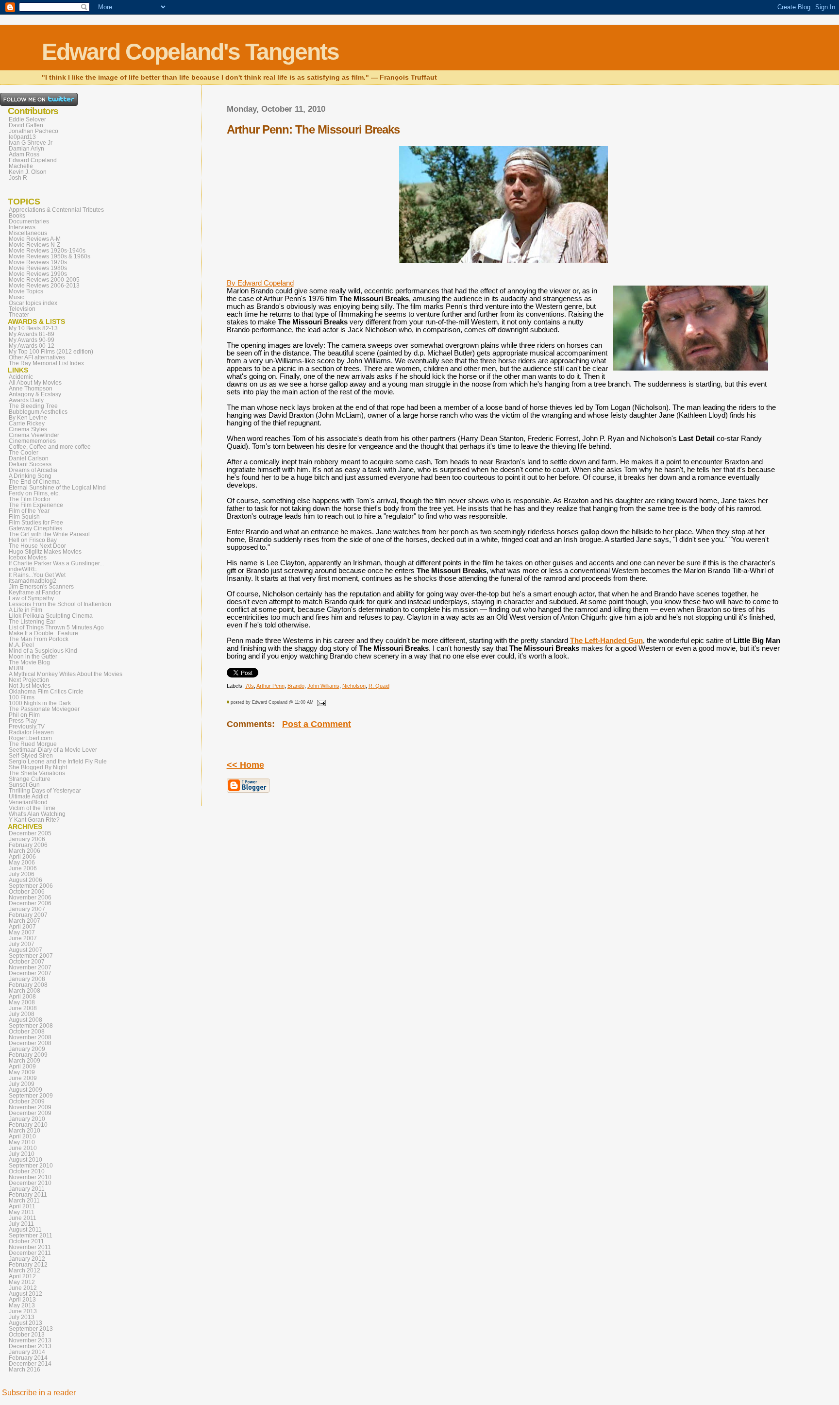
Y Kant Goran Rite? (34, 820)
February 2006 (28, 845)
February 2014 (28, 1358)
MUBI (16, 668)
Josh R (18, 178)
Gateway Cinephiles (35, 528)
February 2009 (28, 1055)
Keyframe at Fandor (35, 592)
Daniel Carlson (29, 458)
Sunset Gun (24, 785)
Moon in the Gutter (33, 657)
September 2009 (31, 1096)
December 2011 (30, 1253)
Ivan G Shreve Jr (30, 143)
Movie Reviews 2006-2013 (44, 285)
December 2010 (30, 1183)
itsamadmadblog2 (32, 581)
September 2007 (31, 956)
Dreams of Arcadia (33, 470)
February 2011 (28, 1195)
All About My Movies (35, 383)
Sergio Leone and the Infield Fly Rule (58, 761)
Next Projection (29, 680)
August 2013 (25, 1323)
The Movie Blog (29, 662)
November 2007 (30, 967)
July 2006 (21, 874)
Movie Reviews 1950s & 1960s (49, 256)
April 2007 (22, 927)
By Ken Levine (28, 418)
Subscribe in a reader (39, 1392)
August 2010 (25, 1160)
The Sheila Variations (37, 773)
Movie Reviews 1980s (38, 268)
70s (249, 686)
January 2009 (27, 1049)
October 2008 (27, 1031)
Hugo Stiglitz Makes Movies (45, 552)
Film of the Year (29, 511)
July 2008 (21, 1014)
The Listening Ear (32, 622)
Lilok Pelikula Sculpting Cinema (51, 616)
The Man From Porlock (38, 639)
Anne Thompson (30, 388)
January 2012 (27, 1259)
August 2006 (25, 880)
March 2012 (24, 1270)
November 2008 (30, 1037)
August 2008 (25, 1020)
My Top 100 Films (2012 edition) (51, 352)
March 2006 (24, 851)
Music (16, 297)
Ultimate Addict (28, 796)
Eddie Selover (27, 119)
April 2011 (22, 1206)
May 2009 (22, 1072)
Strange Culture (29, 779)
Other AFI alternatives (37, 357)
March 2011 (24, 1200)
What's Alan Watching (37, 814)
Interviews (22, 227)
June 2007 (23, 938)
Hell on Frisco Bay (33, 540)
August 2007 (25, 950)
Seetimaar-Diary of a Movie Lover (53, 750)
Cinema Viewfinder (34, 435)
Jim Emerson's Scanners (41, 587)
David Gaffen (26, 125)
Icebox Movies (28, 557)
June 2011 (22, 1218)
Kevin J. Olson (28, 172)
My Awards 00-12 (31, 346)
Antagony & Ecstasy (35, 394)
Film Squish (24, 517)
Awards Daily (26, 400)
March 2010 (24, 1131)
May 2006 (22, 862)
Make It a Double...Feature (43, 633)
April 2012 (22, 1276)
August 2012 (25, 1294)
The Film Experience (36, 505)
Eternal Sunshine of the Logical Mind (57, 488)
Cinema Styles (28, 429)
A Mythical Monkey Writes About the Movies (65, 674)
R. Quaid (379, 686)
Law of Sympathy (31, 598)
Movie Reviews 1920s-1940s (47, 251)
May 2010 (22, 1142)
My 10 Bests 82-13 (33, 328)
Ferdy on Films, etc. (34, 493)
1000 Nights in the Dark (40, 703)
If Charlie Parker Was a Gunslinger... (56, 563)
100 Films (21, 697)
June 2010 (23, 1148)
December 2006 (30, 903)
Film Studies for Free (36, 522)
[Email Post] (320, 702)
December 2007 (30, 973)
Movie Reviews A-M (35, 239)
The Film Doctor (29, 499)
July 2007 (21, 944)
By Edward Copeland (260, 283)
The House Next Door (37, 546)
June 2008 (23, 1008)
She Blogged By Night (38, 767)
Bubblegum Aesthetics (38, 412)
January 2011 (27, 1189)
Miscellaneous (28, 233)
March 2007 (24, 921)
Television (22, 309)
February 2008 (28, 985)
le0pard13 (22, 137)
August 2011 (25, 1230)
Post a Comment (316, 724)
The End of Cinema (34, 482)
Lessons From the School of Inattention (60, 604)
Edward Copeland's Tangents (190, 52)
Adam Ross (24, 154)
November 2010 (30, 1177)
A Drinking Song (30, 476)
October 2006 (27, 892)
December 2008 (30, 1043)
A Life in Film (25, 610)
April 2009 (22, 1066)
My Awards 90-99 (31, 340)
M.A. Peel (21, 645)
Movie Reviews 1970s (38, 262)
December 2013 (30, 1346)
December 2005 (30, 833)
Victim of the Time (32, 808)
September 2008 (31, 1026)
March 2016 (24, 1369)
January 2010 (27, 1119)
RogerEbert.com (30, 738)
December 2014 (30, 1364)
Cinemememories (32, 441)
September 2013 (31, 1329)
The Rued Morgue (33, 744)
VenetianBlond (28, 802)
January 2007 (27, 909)
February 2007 (28, 915)
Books (17, 216)
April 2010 (22, 1136)
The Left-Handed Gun (606, 640)
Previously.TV (27, 726)
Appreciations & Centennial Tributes (56, 210)
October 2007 (27, 962)
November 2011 (30, 1247)
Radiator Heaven (31, 732)
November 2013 (30, 1340)
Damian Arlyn (26, 149)
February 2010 (28, 1125)
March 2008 (24, 991)
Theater (19, 315)
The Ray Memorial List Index (46, 363)
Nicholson (354, 686)
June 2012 (23, 1288)
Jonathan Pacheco (33, 131)
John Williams (323, 686)
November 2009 (30, 1107)
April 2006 (22, 857)
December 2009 (30, 1113)
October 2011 (26, 1241)
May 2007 (22, 932)
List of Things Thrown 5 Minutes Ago (56, 627)
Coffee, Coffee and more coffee (50, 447)
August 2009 (25, 1090)
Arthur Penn (270, 686)
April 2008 (22, 996)
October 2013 (27, 1334)
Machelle (21, 166)
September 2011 (30, 1235)
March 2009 (24, 1061)
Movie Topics (26, 291)
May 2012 (22, 1282)
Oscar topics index (33, 303)
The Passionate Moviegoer (44, 709)
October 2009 (27, 1101)
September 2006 (31, 886)
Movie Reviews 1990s (38, 274)
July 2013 (21, 1317)
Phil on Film (24, 715)
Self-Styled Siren (31, 756)
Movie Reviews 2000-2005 (44, 280)
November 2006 (30, 897)
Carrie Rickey (27, 423)
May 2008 (22, 1002)
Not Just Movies (29, 686)
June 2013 (23, 1311)
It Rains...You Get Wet (37, 575)
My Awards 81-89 (31, 334)
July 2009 (21, 1084)
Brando (295, 686)
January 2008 (27, 979)
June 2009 (23, 1078)
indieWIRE (23, 569)
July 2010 (21, 1154)
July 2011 (21, 1224)
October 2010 (27, 1171)
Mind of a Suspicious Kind (43, 651)
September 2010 (31, 1165)
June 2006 (23, 868)
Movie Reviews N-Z (34, 245)
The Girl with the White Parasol (49, 534)
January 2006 (27, 839)
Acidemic (21, 377)
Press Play (23, 721)
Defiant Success (30, 464)
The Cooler (23, 453)
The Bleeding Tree (33, 406)
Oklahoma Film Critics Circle (46, 691)
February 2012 (28, 1265)
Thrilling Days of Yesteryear (45, 791)
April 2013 (22, 1300)
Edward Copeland (33, 160)
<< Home (245, 765)
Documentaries (29, 221)
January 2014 (27, 1352)
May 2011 (21, 1212)
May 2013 (22, 1305)
